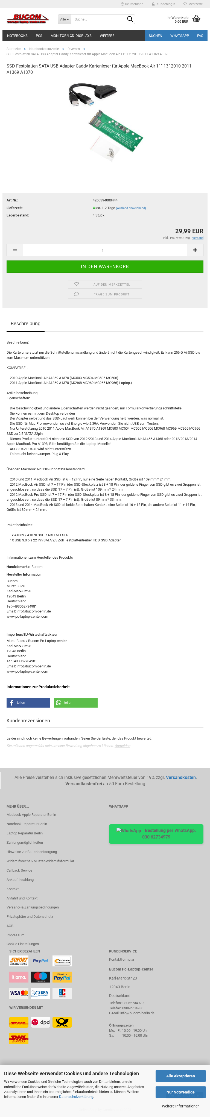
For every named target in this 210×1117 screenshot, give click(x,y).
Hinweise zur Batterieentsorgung (32, 852)
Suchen (155, 36)
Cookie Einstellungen (23, 944)
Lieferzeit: (15, 208)
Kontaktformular (121, 959)
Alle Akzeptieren (180, 1076)
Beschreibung (25, 323)
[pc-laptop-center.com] (28, 19)
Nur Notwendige (181, 1092)
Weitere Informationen (181, 1106)
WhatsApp (179, 36)
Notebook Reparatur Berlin (27, 824)
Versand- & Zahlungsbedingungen (33, 907)
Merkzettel (195, 4)
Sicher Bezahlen (24, 951)
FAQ (200, 36)
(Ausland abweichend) (131, 208)
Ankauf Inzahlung (20, 880)
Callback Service (19, 870)
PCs (39, 36)
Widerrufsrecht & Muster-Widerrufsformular (40, 861)
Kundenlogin (165, 4)
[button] (28, 703)
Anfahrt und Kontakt (22, 898)
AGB (10, 926)
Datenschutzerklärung (76, 1097)
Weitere (107, 36)
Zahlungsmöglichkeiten (25, 842)
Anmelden (122, 746)
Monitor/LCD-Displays (71, 36)
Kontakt (13, 889)
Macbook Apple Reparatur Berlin (31, 815)
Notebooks (17, 36)
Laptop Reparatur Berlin (25, 833)
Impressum (15, 935)
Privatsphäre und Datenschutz (30, 916)
